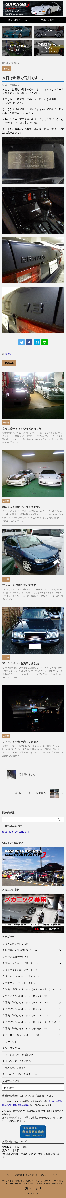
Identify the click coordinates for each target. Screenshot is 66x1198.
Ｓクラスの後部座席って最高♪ (20, 741)
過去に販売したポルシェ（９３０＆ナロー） (31, 1021)
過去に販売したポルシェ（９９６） (26, 1002)
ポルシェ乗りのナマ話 (18, 1061)
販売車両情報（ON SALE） (21, 950)
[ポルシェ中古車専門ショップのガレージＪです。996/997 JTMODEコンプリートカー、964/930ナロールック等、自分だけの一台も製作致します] (33, 8)
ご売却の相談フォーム (49, 20)
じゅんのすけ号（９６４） (21, 1074)
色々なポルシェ (15, 1067)
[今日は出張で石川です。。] (37, 342)
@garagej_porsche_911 (15, 831)
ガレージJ (33, 1188)
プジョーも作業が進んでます (19, 585)
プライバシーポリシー (50, 1175)
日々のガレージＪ (17, 943)
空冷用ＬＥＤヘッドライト (20, 982)
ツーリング (13, 1048)
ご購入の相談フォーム (16, 20)
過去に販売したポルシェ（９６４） (26, 1015)
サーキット (13, 1041)
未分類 (8, 354)
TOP (9, 1175)
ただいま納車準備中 (17, 956)
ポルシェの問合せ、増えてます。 (21, 506)
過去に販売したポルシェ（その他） (26, 1028)
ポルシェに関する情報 (19, 1054)
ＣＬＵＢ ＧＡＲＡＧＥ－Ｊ (22, 1035)
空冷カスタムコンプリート (21, 963)
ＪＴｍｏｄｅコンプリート (21, 969)
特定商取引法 (31, 1175)
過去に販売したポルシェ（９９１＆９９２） (30, 989)
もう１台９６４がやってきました (21, 428)
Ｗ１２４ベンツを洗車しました (20, 663)
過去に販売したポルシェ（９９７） (26, 995)
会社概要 (18, 1175)
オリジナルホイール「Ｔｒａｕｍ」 (25, 976)
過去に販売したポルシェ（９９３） (26, 1008)
